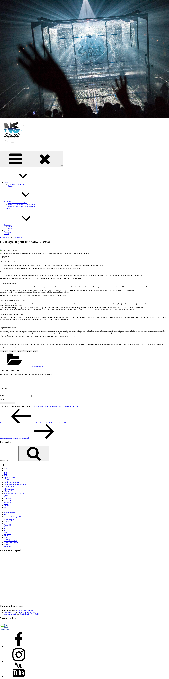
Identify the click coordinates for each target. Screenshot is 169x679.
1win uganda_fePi (9, 612)
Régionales (7, 534)
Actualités (7, 208)
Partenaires (7, 232)
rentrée (6, 532)
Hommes (10, 228)
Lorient (6, 504)
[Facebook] (18, 646)
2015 (5, 472)
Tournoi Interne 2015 (10, 541)
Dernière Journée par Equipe (24, 610)
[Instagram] (18, 661)
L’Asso (6, 182)
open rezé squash (9, 520)
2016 (5, 474)
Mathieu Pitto (18, 237)
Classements (8, 225)
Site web (2, 399)
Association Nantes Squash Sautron (11, 145)
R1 (5, 528)
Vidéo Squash (8, 546)
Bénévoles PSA (9, 479)
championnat (8, 481)
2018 (5, 475)
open (5, 514)
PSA (5, 527)
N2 (5, 507)
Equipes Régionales (10, 490)
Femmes (10, 227)
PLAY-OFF (7, 525)
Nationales (7, 511)
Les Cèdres (7, 502)
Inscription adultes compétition (17, 203)
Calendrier (7, 210)
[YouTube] (18, 676)
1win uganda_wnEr (10, 614)
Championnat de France (11, 482)
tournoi (6, 537)
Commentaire (4, 388)
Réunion (6, 535)
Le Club (6, 230)
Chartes (10, 186)
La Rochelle (7, 498)
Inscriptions (7, 201)
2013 (5, 468)
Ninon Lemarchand (10, 512)
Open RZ (7, 521)
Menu (61, 165)
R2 (5, 530)
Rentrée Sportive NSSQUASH (28, 612)
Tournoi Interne (8, 539)
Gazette (6, 491)
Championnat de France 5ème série (15, 484)
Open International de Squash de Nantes (16, 518)
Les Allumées (8, 500)
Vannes (6, 544)
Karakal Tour (8, 497)
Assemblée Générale (10, 477)
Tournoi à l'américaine (11, 542)
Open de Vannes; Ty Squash (12, 516)
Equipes (6, 488)
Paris (5, 523)
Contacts (6, 234)
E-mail (2, 395)
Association (39, 366)
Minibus (6, 505)
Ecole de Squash (9, 486)
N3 (5, 509)
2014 (5, 470)
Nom (2, 392)
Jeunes (6, 495)
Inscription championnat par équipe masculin (21, 206)
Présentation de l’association (16, 184)
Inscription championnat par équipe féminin (21, 204)
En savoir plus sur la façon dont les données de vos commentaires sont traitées (56, 406)
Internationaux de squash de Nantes (15, 493)
